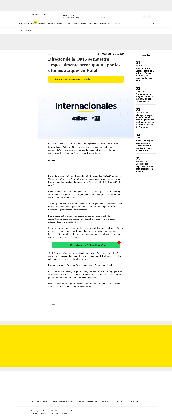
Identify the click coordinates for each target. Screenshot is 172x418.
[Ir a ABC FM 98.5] (147, 24)
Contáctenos (134, 401)
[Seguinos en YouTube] (135, 16)
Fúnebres (106, 401)
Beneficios (119, 401)
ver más (101, 16)
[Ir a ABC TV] (130, 24)
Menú (153, 16)
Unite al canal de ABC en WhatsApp (88, 245)
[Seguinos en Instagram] (139, 16)
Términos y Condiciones (62, 401)
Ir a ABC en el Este (39, 17)
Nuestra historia (39, 401)
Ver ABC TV (76, 16)
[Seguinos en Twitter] (131, 16)
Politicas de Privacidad (87, 401)
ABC (23, 16)
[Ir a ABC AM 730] (137, 24)
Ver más (146, 72)
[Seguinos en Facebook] (127, 16)
